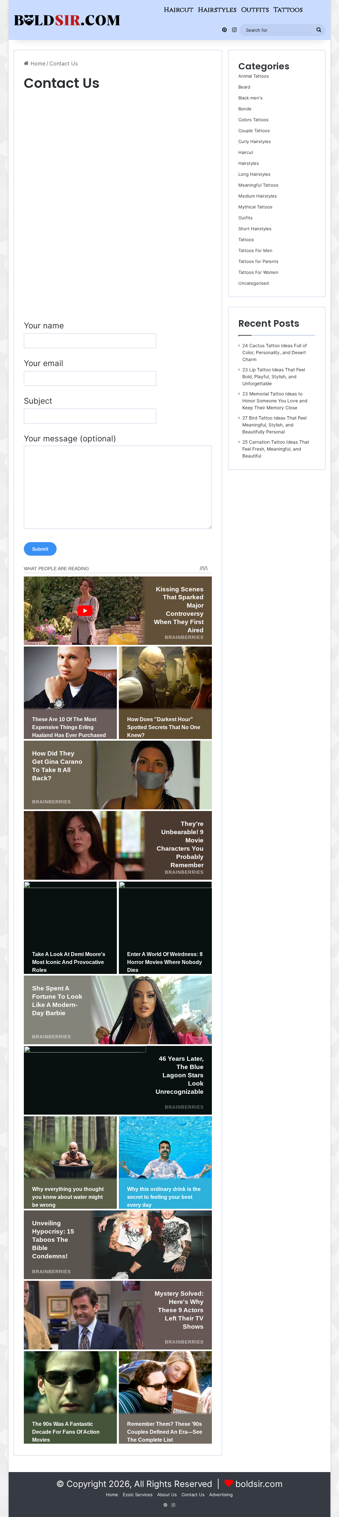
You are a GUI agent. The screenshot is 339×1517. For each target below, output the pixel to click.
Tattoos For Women (258, 272)
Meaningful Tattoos (258, 185)
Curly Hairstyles (254, 141)
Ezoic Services (138, 1494)
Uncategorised (253, 283)
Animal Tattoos (253, 76)
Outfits (255, 9)
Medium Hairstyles (257, 196)
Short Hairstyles (254, 228)
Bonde (245, 108)
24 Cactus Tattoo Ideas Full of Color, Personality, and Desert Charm (274, 352)
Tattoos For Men (255, 250)
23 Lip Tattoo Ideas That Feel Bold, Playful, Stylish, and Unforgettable (273, 376)
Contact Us (193, 1494)
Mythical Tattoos (255, 206)
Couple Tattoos (254, 130)
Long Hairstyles (254, 174)
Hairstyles (217, 9)
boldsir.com (259, 1484)
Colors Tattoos (253, 119)
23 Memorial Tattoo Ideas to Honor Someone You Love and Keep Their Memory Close (274, 400)
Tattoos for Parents (258, 261)
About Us (167, 1494)
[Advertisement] (117, 141)
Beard (244, 87)
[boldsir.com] (67, 20)
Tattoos (288, 9)
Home (37, 63)
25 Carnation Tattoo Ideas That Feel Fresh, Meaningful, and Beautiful (275, 449)
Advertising (221, 1494)
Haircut (178, 9)
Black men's (250, 97)
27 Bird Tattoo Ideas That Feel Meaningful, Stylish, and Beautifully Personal (274, 424)
